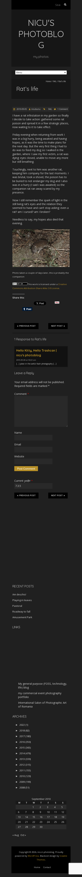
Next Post (57, 326)
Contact (47, 867)
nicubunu (35, 109)
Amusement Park (22, 617)
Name (18, 432)
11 (55, 812)
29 (33, 827)
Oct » (23, 835)
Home (48, 81)
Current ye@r (23, 480)
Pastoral (17, 606)
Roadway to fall (21, 611)
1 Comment (62, 109)
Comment (21, 394)
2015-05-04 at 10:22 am (26, 360)
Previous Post (27, 326)
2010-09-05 (21, 109)
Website (19, 456)
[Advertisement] (36, 554)
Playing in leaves (22, 600)
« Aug (15, 835)
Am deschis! (19, 594)
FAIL (54, 81)
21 (26, 822)
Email (17, 444)
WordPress (33, 855)
